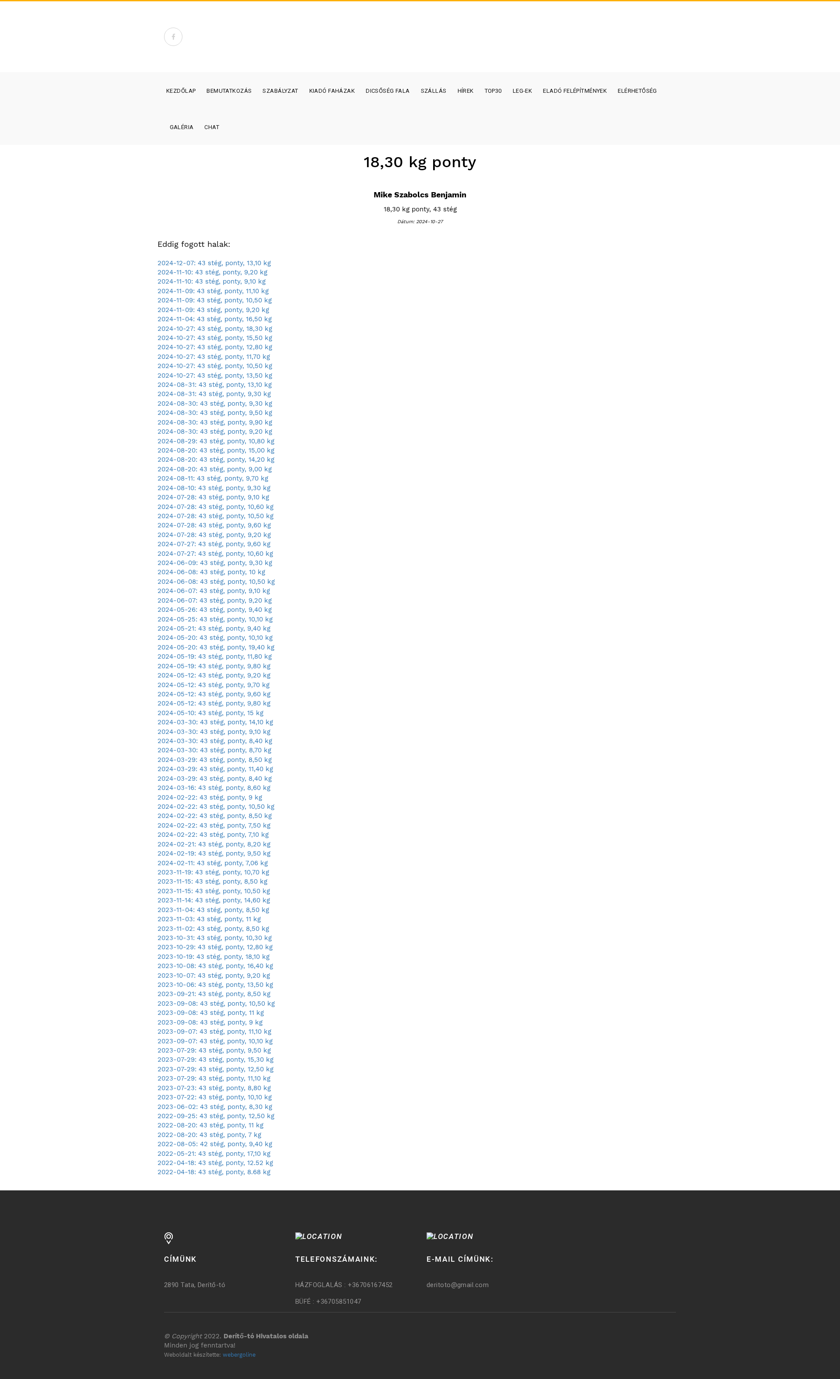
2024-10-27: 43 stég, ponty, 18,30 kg (215, 329)
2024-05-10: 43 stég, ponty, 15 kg (210, 713)
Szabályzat (280, 91)
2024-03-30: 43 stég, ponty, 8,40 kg (215, 741)
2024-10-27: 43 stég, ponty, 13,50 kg (215, 375)
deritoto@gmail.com (458, 1285)
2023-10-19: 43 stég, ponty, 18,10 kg (214, 957)
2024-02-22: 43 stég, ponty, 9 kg (210, 797)
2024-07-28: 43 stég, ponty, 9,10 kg (213, 497)
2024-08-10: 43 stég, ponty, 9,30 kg (214, 488)
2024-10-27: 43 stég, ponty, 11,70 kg (214, 357)
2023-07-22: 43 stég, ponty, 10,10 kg (215, 1097)
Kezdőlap (181, 91)
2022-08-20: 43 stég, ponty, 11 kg (210, 1125)
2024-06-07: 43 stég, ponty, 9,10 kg (214, 591)
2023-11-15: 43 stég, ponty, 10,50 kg (214, 891)
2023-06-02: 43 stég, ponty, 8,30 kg (215, 1107)
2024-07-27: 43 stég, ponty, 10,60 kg (215, 554)
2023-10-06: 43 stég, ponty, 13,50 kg (215, 985)
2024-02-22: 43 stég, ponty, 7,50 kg (214, 825)
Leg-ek (522, 91)
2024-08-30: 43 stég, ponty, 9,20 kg (215, 431)
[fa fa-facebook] (173, 37)
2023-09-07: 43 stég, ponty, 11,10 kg (214, 1031)
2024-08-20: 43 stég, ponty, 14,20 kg (216, 459)
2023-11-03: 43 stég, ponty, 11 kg (209, 919)
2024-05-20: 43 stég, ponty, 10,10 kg (215, 638)
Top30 (493, 91)
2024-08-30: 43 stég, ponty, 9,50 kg (215, 413)
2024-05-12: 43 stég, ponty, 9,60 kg (214, 694)
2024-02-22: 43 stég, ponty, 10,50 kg (216, 807)
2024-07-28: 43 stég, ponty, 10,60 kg (215, 507)
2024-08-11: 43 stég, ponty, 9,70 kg (213, 478)
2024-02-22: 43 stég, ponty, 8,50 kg (215, 816)
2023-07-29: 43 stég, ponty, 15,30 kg (215, 1059)
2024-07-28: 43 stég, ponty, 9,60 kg (214, 525)
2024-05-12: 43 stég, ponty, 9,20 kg (214, 675)
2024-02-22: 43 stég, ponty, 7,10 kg (213, 835)
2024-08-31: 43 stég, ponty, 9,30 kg (214, 394)
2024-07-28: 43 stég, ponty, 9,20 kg (214, 535)
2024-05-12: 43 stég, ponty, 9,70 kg (214, 685)
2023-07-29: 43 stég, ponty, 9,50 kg (214, 1050)
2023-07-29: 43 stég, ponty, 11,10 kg (214, 1078)
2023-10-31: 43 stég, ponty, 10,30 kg (215, 938)
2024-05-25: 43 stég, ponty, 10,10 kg (215, 619)
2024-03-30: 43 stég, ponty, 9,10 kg (214, 732)
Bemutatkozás (229, 91)
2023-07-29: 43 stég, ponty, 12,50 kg (215, 1069)
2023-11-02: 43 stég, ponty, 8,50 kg (213, 929)
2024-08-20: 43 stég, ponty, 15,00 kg (216, 450)
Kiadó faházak (332, 91)
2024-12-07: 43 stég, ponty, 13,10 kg (214, 263)
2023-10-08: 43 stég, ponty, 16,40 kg (215, 966)
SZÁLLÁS (434, 91)
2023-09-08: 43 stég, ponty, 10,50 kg (216, 1003)
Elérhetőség (637, 91)
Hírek (466, 91)
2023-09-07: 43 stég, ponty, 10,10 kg (215, 1041)
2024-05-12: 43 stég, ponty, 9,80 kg (214, 703)
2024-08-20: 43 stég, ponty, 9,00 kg (215, 469)
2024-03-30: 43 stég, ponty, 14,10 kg (215, 722)
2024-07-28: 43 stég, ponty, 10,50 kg (215, 516)
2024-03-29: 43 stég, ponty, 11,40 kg (215, 769)
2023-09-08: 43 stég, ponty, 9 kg (210, 1022)
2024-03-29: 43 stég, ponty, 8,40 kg (215, 778)
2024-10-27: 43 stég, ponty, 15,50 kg (215, 338)
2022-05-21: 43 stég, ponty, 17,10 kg (214, 1154)
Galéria (182, 127)
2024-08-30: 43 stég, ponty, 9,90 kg (215, 422)
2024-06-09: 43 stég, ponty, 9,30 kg (215, 563)
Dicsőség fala (388, 91)
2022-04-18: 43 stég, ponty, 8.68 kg (214, 1172)
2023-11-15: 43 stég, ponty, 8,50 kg (212, 881)
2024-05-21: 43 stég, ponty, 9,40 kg (214, 628)
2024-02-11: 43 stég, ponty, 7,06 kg (213, 863)
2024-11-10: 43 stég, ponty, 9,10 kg (212, 281)
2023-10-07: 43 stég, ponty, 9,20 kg (214, 975)
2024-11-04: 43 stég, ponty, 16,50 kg (215, 319)
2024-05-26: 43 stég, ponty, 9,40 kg (215, 610)
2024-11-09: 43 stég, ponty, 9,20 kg (213, 310)
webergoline (239, 1354)
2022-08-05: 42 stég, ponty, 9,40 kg (215, 1144)
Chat (211, 127)
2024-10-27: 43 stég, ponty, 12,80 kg (215, 347)
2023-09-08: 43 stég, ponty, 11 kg (211, 1013)
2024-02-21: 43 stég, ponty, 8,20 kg (214, 844)
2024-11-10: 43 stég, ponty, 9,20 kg (212, 272)
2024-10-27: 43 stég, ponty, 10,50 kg (215, 366)
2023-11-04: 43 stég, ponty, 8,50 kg (213, 910)
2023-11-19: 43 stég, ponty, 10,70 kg (213, 872)
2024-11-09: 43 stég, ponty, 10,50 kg (215, 300)
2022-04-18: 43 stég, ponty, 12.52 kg (215, 1163)
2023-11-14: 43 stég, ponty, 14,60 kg (214, 900)
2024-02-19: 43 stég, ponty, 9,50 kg (214, 853)
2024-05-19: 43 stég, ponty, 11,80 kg (215, 656)
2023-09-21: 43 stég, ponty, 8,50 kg (214, 994)
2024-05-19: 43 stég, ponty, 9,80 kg (214, 666)
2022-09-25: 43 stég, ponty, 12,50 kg (216, 1116)
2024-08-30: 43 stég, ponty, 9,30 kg (215, 403)
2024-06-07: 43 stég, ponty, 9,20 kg (215, 600)
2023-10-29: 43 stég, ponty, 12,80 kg (215, 947)
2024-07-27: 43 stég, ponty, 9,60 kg (214, 544)
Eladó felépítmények (575, 91)
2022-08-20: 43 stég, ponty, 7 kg (209, 1135)
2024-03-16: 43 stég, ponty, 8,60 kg (214, 788)
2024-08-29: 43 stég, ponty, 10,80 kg (216, 441)
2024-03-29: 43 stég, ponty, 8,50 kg (215, 760)
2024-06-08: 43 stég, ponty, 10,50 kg (216, 582)
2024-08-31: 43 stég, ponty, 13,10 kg (215, 385)
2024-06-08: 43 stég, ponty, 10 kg (211, 572)
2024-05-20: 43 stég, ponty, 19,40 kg (216, 647)
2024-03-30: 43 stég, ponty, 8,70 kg (214, 750)
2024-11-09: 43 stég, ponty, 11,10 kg (213, 291)
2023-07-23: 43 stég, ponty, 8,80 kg (214, 1088)
